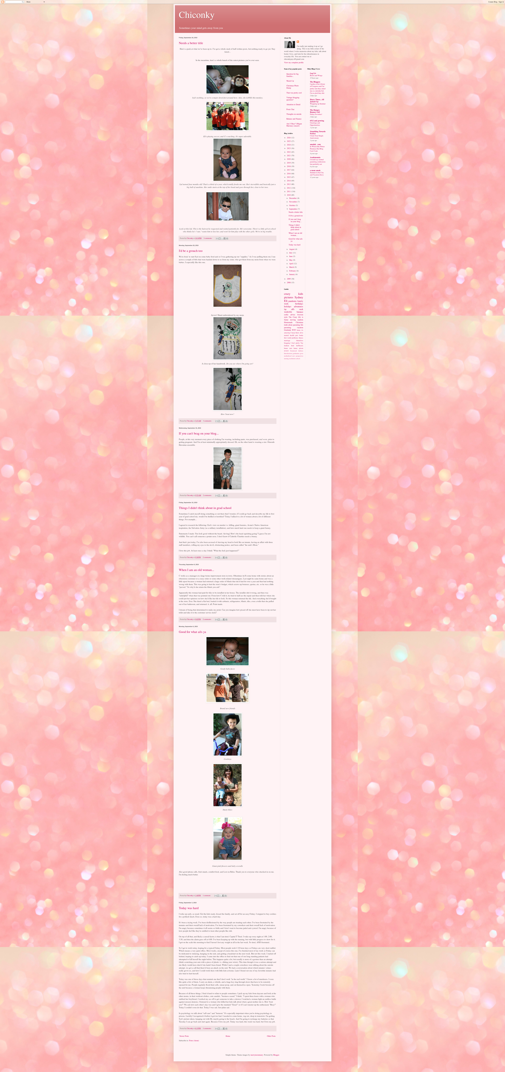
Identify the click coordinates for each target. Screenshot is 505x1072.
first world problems (291, 338)
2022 (289, 152)
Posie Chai (290, 109)
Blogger (276, 1055)
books (301, 335)
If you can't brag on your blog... (199, 433)
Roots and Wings (316, 75)
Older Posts (271, 1036)
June (291, 256)
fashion (286, 345)
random (300, 319)
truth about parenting (292, 325)
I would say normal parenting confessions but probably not (317, 161)
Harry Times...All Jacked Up (317, 100)
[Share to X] (222, 238)
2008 (289, 282)
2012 (289, 188)
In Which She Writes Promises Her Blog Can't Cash (317, 148)
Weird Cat (290, 81)
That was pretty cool (294, 92)
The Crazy (293, 317)
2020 (289, 159)
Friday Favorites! (316, 114)
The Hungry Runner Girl (315, 111)
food (292, 345)
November (293, 201)
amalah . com (315, 144)
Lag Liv (313, 73)
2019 (289, 162)
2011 (289, 191)
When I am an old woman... (196, 570)
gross (301, 353)
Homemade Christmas (293, 322)
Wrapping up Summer (317, 104)
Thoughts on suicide (293, 114)
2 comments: (207, 495)
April (291, 263)
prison (301, 348)
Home (228, 1036)
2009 (289, 279)
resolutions (292, 358)
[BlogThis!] (219, 238)
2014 (289, 180)
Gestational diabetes (296, 351)
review (286, 351)
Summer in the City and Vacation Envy (317, 173)
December (293, 198)
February (292, 270)
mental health (289, 335)
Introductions (288, 353)
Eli (285, 301)
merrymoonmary (257, 1055)
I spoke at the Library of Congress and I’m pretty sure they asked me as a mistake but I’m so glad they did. (317, 88)
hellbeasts (299, 345)
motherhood (288, 356)
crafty (286, 314)
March (291, 267)
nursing (286, 358)
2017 (289, 170)
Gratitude (287, 330)
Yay (302, 343)
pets (296, 335)
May (291, 260)
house (286, 348)
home (299, 330)
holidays (287, 306)
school (298, 358)
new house (293, 348)
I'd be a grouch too (191, 251)
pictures (288, 297)
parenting (287, 327)
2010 (289, 195)
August (292, 249)
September (293, 209)
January (292, 274)
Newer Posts (184, 1036)
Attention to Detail (293, 104)
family (300, 301)
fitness (301, 338)
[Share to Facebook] (224, 238)
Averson (300, 314)
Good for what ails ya (192, 632)
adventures (298, 306)
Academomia (315, 157)
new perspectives (297, 356)
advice (292, 314)
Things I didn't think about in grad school (205, 508)
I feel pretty (295, 343)
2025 (289, 141)
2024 (289, 144)
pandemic (292, 301)
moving (293, 319)
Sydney (299, 297)
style (285, 317)
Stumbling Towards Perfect (317, 132)
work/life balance (293, 311)
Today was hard (189, 908)
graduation (296, 353)
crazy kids (293, 294)
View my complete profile (294, 62)
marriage (287, 340)
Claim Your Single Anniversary (316, 136)
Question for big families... (292, 75)
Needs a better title (191, 43)
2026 (289, 137)
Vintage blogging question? (292, 98)
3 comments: (208, 238)
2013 (289, 184)
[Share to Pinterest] (227, 238)
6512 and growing (317, 120)
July (291, 252)
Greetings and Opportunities (315, 124)
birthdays (299, 303)
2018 (289, 166)
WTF (294, 330)
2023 (289, 148)
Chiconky (197, 14)
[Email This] (217, 238)
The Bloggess (315, 81)
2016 (289, 173)
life (302, 325)
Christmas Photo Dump (292, 86)
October (292, 205)
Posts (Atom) (194, 1040)
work (286, 303)
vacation (300, 327)
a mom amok (315, 170)
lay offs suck (293, 309)
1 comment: (207, 895)
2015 (289, 177)
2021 (289, 155)
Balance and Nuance (293, 119)
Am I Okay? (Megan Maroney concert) (294, 124)
